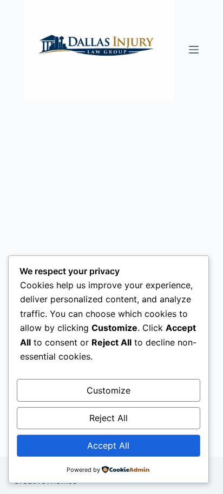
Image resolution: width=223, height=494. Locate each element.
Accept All (108, 445)
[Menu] (194, 50)
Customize (108, 390)
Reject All (108, 417)
